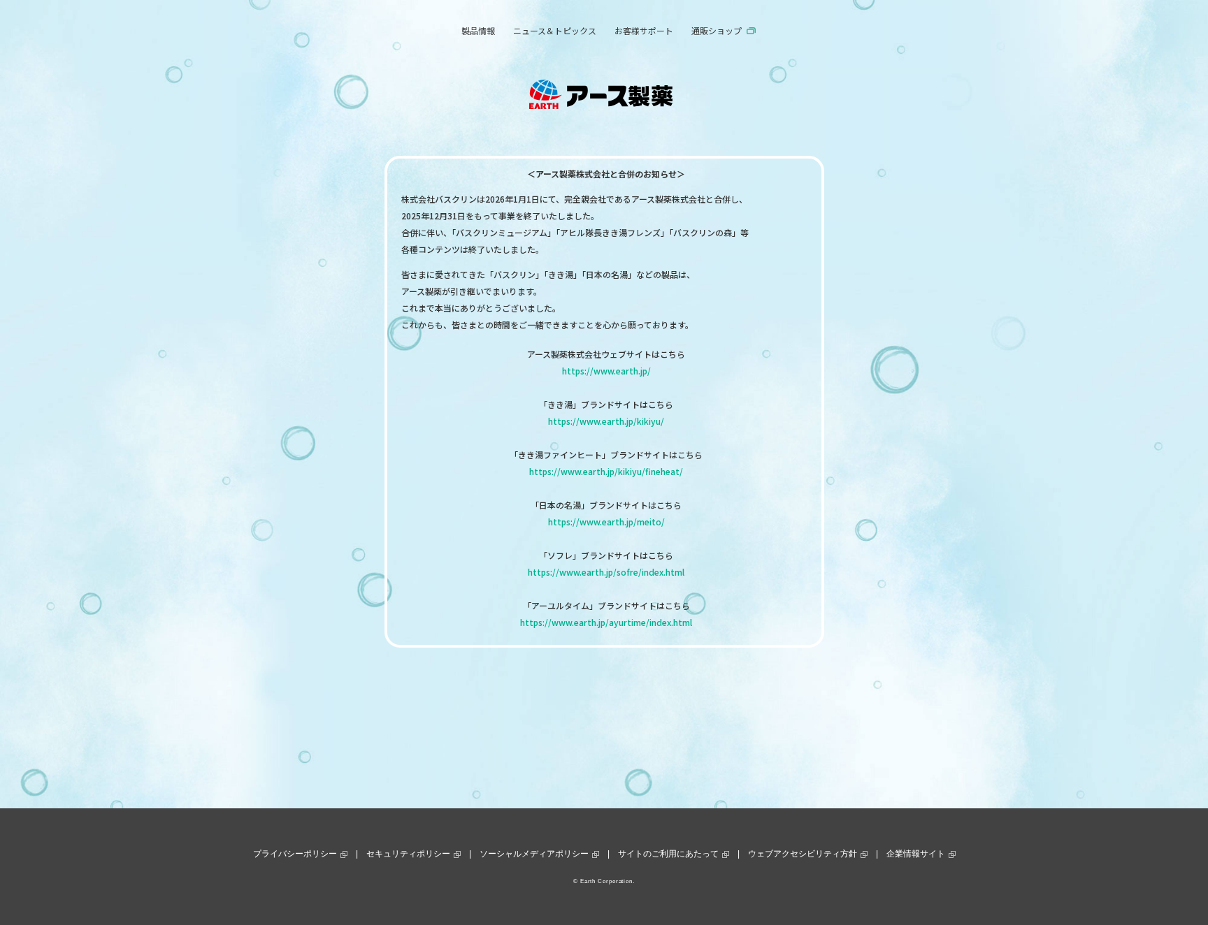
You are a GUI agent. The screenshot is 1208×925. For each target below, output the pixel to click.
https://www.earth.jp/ (606, 371)
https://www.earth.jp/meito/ (606, 521)
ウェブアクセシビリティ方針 (802, 854)
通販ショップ (716, 30)
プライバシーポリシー (295, 854)
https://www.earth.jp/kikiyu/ (606, 421)
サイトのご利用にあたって (668, 854)
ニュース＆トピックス (554, 30)
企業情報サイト (915, 854)
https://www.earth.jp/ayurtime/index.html (606, 622)
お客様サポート (643, 30)
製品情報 (478, 30)
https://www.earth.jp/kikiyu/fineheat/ (606, 471)
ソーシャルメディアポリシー (534, 854)
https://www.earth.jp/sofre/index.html (606, 572)
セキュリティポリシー (408, 854)
